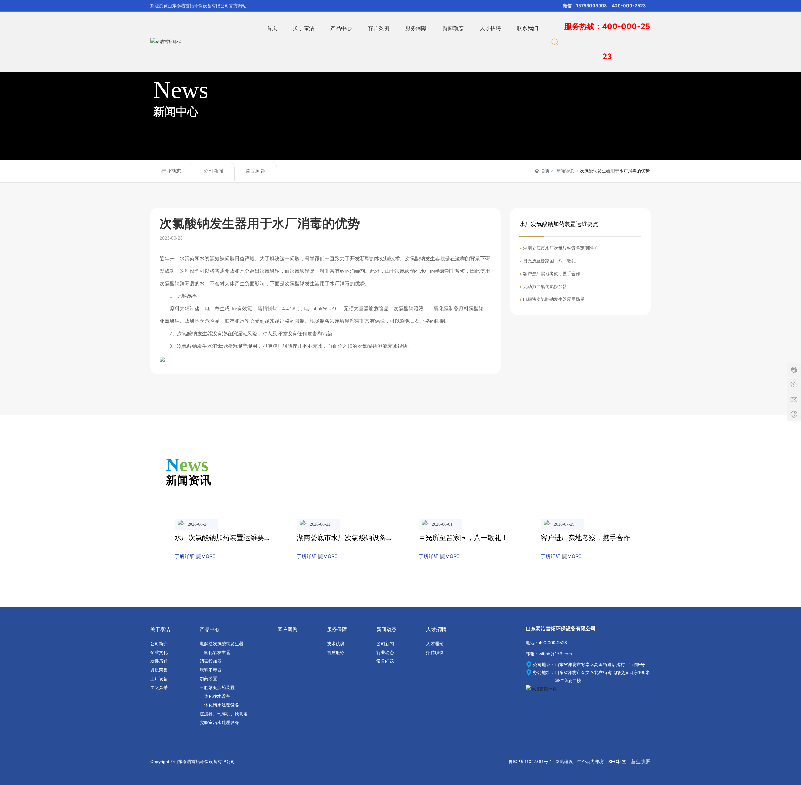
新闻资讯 (565, 171)
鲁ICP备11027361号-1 (530, 761)
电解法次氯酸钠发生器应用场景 (553, 299)
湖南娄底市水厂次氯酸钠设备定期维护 (560, 248)
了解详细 (185, 556)
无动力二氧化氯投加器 (545, 286)
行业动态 (171, 171)
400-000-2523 (553, 642)
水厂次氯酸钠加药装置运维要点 (558, 224)
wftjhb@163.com (555, 653)
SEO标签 (617, 761)
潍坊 (599, 761)
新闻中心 (175, 111)
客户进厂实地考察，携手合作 (551, 273)
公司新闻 (213, 171)
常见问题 (256, 171)
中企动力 (586, 761)
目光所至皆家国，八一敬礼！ (551, 261)
